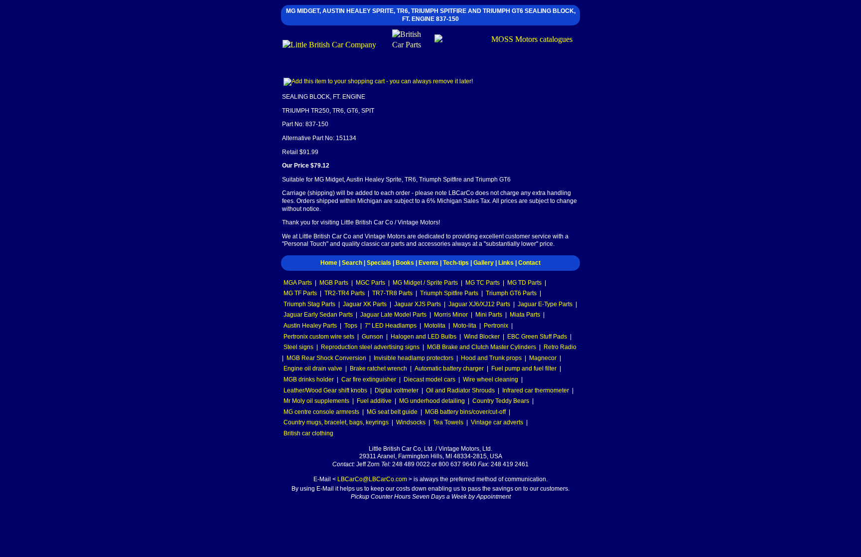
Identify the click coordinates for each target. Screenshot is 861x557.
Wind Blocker (482, 336)
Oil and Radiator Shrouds (460, 390)
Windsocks (411, 422)
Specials (379, 262)
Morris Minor (451, 314)
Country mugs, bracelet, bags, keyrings (336, 422)
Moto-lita (464, 325)
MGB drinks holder (309, 379)
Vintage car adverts (497, 422)
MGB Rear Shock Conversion (326, 358)
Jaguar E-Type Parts (545, 304)
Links (506, 262)
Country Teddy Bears (500, 400)
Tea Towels (448, 422)
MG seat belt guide (392, 411)
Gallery (483, 262)
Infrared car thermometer (535, 390)
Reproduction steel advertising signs (370, 347)
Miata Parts (525, 314)
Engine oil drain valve (313, 368)
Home (328, 262)
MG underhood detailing (432, 400)
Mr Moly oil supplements (316, 400)
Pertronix (496, 325)
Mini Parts (488, 314)
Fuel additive (374, 400)
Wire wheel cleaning (490, 379)
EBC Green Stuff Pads (537, 336)
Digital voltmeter (397, 390)
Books (405, 262)
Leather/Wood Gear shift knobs (325, 390)
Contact (529, 262)
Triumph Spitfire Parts (449, 293)
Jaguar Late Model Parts (393, 314)
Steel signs (298, 347)
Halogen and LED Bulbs (423, 336)
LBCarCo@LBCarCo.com (372, 479)
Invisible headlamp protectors (413, 358)
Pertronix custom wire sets (319, 336)
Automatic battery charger (449, 368)
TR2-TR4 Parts (344, 293)
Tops (350, 325)
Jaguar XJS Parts (417, 304)
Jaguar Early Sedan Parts (318, 314)
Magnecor (543, 358)
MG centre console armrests (321, 411)
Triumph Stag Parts (309, 304)
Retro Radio (560, 347)
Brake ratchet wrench (378, 368)
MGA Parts (298, 282)
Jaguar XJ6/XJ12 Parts (479, 304)
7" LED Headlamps (391, 325)
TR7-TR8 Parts (392, 293)
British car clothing (308, 433)
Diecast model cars (429, 379)
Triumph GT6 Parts (511, 293)
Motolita (434, 325)
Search (352, 262)
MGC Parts (370, 282)
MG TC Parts (482, 282)
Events (428, 262)
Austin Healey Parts (310, 325)
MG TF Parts (300, 293)
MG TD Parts (524, 282)
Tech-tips (456, 262)
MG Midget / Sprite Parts (425, 282)
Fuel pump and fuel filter (524, 368)
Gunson (372, 336)
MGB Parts (333, 282)
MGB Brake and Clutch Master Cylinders (481, 347)
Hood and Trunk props (491, 358)
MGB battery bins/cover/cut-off (465, 411)
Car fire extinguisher (368, 379)
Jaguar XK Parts (365, 304)
